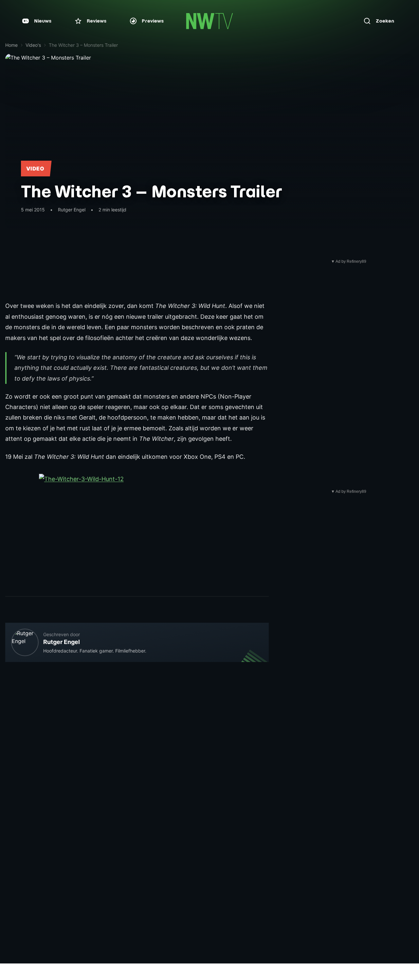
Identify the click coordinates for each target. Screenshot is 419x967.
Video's (33, 45)
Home (11, 45)
